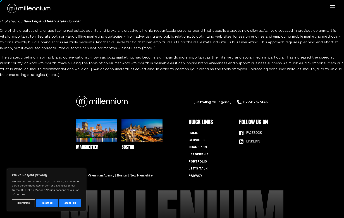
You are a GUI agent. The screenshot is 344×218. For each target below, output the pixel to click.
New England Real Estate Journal (51, 21)
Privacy (195, 175)
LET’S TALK (198, 168)
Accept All (70, 203)
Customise (23, 203)
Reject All (47, 203)
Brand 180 (198, 147)
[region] (46, 190)
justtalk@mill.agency (213, 102)
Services (197, 140)
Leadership (199, 154)
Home (193, 133)
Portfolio (198, 161)
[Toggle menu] (333, 7)
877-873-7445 (255, 102)
